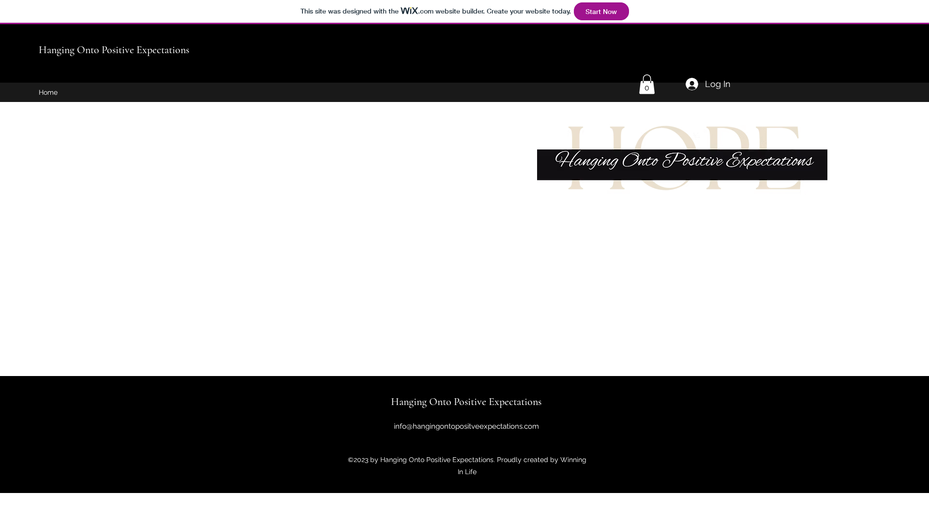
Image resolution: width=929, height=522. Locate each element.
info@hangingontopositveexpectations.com (466, 426)
